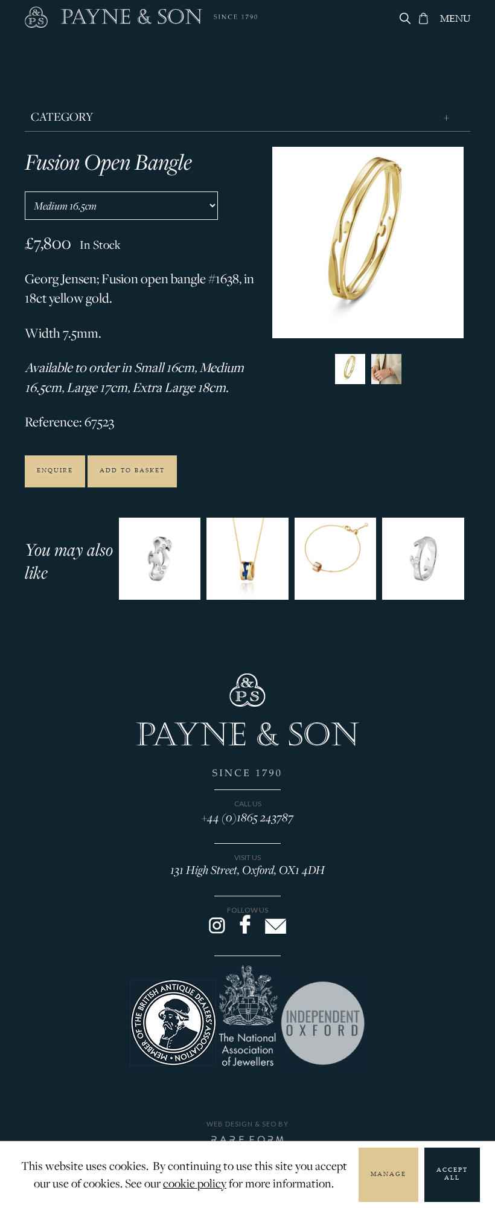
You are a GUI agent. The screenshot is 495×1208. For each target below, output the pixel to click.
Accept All (452, 1174)
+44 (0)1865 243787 (247, 817)
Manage (388, 1175)
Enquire (55, 471)
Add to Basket (132, 471)
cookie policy (194, 1183)
